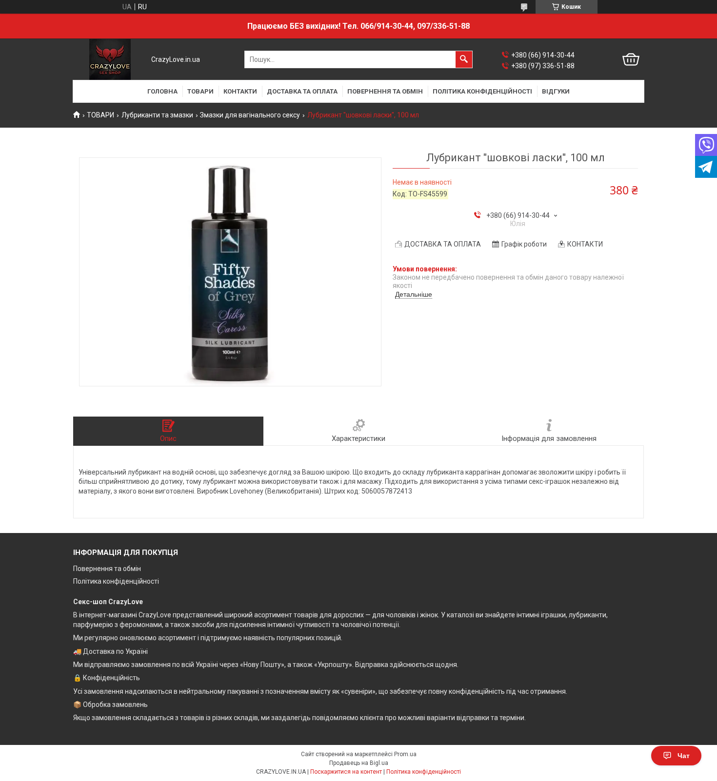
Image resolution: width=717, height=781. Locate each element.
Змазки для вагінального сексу (250, 115)
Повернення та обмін (107, 568)
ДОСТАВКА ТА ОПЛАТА (302, 91)
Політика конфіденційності (116, 581)
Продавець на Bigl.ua (358, 763)
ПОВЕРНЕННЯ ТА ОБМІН (385, 91)
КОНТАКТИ (240, 91)
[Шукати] (464, 59)
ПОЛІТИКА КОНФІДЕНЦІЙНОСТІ (482, 91)
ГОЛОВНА (162, 91)
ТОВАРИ (200, 91)
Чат (683, 756)
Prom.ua (405, 754)
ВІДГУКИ (556, 91)
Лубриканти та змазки (157, 115)
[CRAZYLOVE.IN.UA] (110, 59)
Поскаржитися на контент (346, 771)
